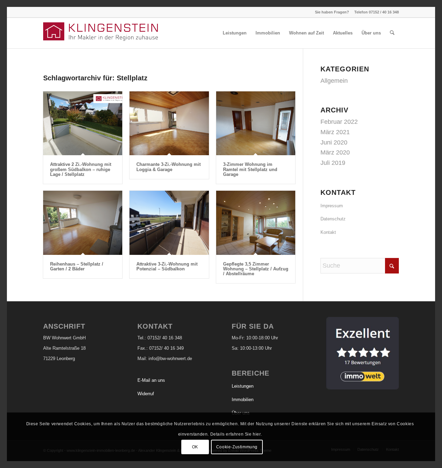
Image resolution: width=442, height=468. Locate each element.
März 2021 (335, 132)
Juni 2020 (333, 142)
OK (195, 447)
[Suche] (392, 33)
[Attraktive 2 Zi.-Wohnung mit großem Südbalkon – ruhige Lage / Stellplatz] (82, 123)
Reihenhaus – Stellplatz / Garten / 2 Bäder (76, 266)
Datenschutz (333, 218)
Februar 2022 (339, 121)
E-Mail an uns (151, 380)
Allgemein (334, 80)
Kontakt (328, 232)
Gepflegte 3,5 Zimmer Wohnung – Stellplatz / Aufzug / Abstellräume (255, 269)
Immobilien (242, 399)
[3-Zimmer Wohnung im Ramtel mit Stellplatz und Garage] (255, 123)
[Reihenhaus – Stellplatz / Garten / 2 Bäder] (82, 223)
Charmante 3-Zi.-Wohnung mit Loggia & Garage (168, 167)
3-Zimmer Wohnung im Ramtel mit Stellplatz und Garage (250, 169)
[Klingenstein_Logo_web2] (102, 33)
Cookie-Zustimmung (237, 447)
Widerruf (145, 393)
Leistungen (242, 386)
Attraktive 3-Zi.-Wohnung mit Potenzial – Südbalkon (167, 266)
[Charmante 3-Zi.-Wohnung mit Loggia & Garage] (169, 123)
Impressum (331, 205)
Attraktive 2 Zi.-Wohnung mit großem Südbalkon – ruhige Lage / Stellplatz (80, 169)
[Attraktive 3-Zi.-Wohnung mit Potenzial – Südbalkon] (169, 223)
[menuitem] (234, 33)
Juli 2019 (332, 162)
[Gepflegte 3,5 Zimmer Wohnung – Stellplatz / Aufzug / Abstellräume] (255, 223)
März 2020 (335, 152)
